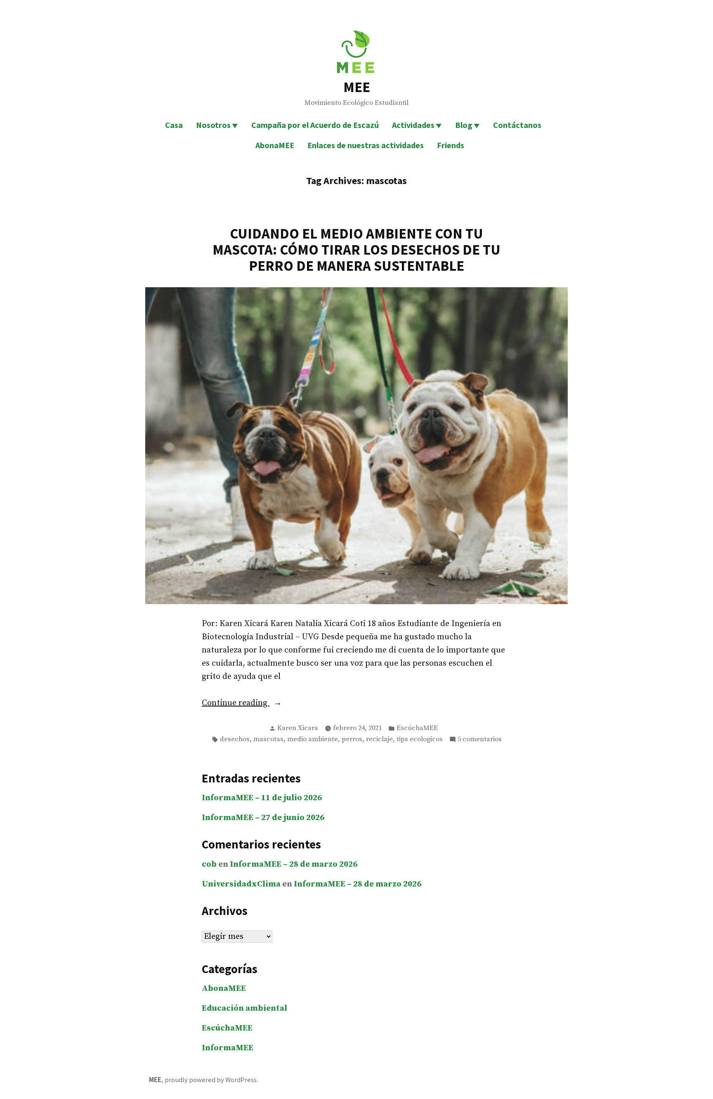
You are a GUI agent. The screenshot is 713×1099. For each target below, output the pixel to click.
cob (209, 864)
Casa (174, 125)
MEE (356, 87)
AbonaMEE (274, 145)
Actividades (413, 125)
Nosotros (213, 125)
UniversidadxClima (241, 884)
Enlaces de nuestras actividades (365, 145)
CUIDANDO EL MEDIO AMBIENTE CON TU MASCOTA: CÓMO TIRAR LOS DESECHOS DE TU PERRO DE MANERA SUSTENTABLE (356, 249)
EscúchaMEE (417, 728)
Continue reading (265, 703)
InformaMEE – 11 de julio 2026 (262, 798)
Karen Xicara (297, 728)
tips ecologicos (420, 739)
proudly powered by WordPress (211, 1079)
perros (352, 739)
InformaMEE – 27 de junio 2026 (263, 818)
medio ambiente (312, 739)
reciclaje (379, 739)
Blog (463, 125)
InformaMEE (227, 1048)
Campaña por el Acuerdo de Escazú (315, 125)
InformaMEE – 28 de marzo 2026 (293, 864)
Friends (450, 145)
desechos (235, 739)
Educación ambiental (244, 1008)
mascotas (268, 739)
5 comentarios (480, 740)
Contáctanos (517, 125)
